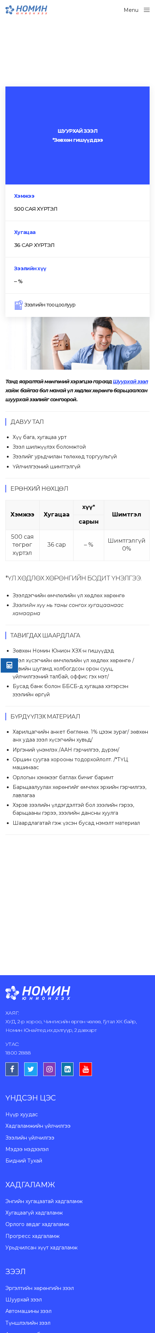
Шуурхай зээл (23, 1299)
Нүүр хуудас (21, 1114)
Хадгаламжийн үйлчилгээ (38, 1126)
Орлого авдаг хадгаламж (37, 1224)
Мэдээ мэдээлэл (27, 1149)
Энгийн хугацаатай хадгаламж (44, 1201)
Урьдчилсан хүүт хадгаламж (41, 1247)
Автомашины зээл (28, 1311)
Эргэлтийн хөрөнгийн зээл (39, 1288)
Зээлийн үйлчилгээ (29, 1138)
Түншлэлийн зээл (27, 1323)
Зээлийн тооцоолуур (49, 304)
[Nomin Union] (26, 9)
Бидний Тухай (23, 1160)
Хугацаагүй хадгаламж (34, 1213)
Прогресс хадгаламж (32, 1236)
